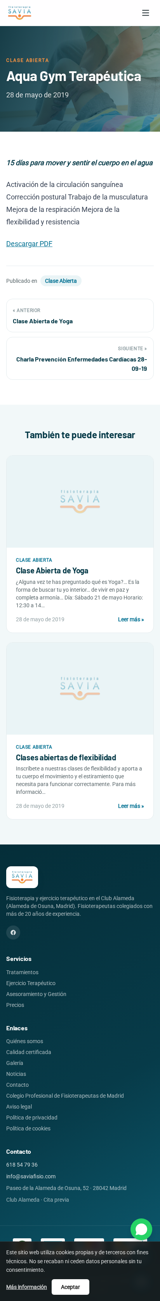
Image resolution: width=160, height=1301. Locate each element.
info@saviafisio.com (31, 1176)
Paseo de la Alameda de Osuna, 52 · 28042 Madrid (66, 1188)
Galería (14, 1063)
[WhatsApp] (141, 1229)
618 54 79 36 (22, 1165)
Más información (26, 1287)
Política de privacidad (31, 1117)
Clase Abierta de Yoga (52, 570)
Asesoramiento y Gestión (36, 994)
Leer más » (131, 619)
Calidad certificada (28, 1052)
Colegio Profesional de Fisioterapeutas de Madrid (65, 1096)
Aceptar (70, 1287)
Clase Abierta (61, 281)
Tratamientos (22, 972)
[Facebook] (13, 933)
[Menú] (145, 13)
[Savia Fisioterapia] (19, 13)
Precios (15, 1005)
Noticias (16, 1074)
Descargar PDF (29, 244)
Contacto (17, 1085)
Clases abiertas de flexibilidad (66, 757)
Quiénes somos (24, 1041)
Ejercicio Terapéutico (31, 983)
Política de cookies (28, 1128)
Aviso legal (19, 1107)
